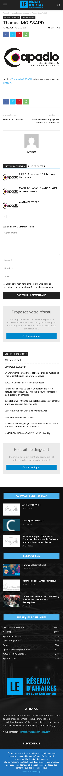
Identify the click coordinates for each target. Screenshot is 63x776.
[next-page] (9, 216)
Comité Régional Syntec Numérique (39, 581)
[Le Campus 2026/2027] (11, 525)
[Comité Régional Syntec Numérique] (11, 586)
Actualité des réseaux (20, 13)
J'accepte (24, 771)
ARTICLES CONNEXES (15, 166)
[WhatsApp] (26, 34)
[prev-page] (5, 216)
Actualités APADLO (39, 13)
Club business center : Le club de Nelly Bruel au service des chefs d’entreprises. (40, 599)
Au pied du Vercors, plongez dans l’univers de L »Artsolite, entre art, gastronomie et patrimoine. (31, 425)
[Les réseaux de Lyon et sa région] (31, 686)
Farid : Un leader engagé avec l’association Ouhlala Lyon (46, 121)
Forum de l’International (34, 565)
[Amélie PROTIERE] (10, 206)
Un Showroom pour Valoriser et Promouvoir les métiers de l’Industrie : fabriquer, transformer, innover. (32, 374)
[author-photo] (31, 147)
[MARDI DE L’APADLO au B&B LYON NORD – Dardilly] (10, 192)
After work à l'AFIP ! (13, 360)
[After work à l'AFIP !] (11, 509)
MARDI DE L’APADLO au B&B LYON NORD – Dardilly (27, 433)
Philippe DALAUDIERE (13, 119)
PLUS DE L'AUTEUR (37, 166)
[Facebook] (6, 34)
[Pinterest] (19, 34)
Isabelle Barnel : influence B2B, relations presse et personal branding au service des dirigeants (32, 402)
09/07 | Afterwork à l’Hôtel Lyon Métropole (24, 383)
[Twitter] (13, 34)
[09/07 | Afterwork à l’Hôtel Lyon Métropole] (10, 177)
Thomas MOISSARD (21, 79)
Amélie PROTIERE (29, 202)
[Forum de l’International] (11, 570)
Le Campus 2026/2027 (15, 367)
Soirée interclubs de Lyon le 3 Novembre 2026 (26, 411)
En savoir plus (32, 336)
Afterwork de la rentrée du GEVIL (20, 417)
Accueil (6, 13)
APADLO (9, 28)
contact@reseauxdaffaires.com (35, 731)
